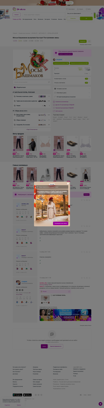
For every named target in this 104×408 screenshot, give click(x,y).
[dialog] (52, 204)
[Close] (68, 184)
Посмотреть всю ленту (61, 223)
